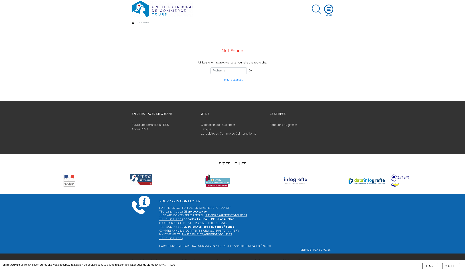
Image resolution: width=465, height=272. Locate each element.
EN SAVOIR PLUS (165, 264)
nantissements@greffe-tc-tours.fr (207, 234)
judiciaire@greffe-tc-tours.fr (226, 215)
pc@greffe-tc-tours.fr (211, 223)
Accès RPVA (140, 129)
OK (250, 70)
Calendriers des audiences (218, 125)
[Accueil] (133, 22)
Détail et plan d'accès (315, 249)
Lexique (206, 129)
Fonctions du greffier (283, 125)
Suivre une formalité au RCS (150, 125)
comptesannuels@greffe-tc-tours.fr (212, 230)
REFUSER (430, 266)
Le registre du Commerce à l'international (228, 133)
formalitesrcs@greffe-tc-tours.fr (206, 207)
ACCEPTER (451, 266)
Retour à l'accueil (233, 79)
